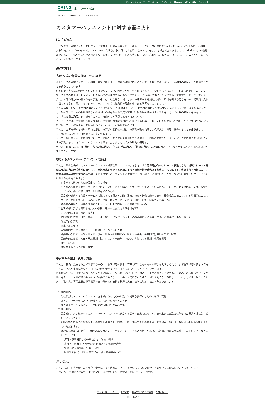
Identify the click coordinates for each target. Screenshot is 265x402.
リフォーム (153, 2)
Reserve (178, 2)
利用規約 (125, 392)
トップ (59, 15)
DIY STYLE (190, 2)
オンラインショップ (135, 2)
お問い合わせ (162, 392)
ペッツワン (166, 2)
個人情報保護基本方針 (142, 392)
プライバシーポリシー (108, 392)
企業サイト (203, 2)
